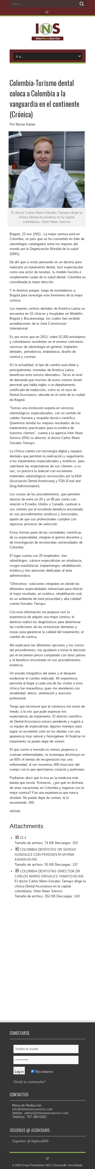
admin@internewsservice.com (46, 1113)
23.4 (23, 838)
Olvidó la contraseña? (29, 1082)
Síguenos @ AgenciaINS (30, 1130)
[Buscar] (82, 4)
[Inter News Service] (47, 37)
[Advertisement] (47, 963)
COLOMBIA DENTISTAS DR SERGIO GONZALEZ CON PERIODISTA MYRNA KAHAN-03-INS (45, 854)
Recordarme (43, 1072)
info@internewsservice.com (32, 1109)
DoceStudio (75, 1165)
